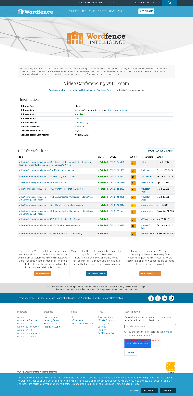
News (112, 11)
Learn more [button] (42, 273)
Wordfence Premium (27, 320)
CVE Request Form (107, 333)
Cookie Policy (132, 384)
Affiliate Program (106, 320)
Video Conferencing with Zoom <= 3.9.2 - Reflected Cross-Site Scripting (50, 219)
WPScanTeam (147, 219)
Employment (104, 323)
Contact (102, 326)
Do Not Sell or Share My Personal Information (100, 298)
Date (159, 157)
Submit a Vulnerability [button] (161, 151)
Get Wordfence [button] (96, 273)
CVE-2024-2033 (117, 189)
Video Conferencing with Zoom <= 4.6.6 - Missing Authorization (47, 176)
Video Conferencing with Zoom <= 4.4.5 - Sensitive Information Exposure (51, 189)
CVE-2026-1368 (117, 170)
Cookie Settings (133, 390)
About (121, 11)
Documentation (51, 317)
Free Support (50, 323)
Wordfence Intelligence (28, 333)
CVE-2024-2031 (117, 197)
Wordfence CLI (24, 330)
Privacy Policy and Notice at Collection (56, 298)
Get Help (109, 3)
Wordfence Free (25, 317)
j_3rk (77, 118)
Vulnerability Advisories (82, 323)
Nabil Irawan (146, 176)
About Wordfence (106, 317)
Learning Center (51, 320)
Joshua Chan (147, 183)
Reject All (167, 390)
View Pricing (146, 11)
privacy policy (143, 335)
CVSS (132, 157)
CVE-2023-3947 (117, 205)
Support (102, 11)
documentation (80, 71)
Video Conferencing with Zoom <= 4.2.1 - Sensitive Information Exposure (51, 205)
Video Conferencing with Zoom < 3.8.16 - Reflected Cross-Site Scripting (50, 233)
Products (74, 11)
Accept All (149, 390)
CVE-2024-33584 (117, 183)
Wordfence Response (28, 326)
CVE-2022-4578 (117, 211)
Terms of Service (26, 298)
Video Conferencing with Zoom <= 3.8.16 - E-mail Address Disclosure (49, 225)
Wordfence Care (25, 323)
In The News (77, 320)
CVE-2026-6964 (117, 162)
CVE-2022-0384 (117, 225)
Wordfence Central (26, 336)
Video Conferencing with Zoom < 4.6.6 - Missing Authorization (46, 170)
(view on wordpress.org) (117, 110)
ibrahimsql (145, 170)
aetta (143, 162)
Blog (73, 317)
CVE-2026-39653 (117, 176)
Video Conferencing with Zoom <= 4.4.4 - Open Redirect (43, 183)
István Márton (147, 205)
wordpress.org (81, 122)
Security (102, 330)
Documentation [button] (150, 273)
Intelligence (88, 11)
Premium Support (52, 326)
